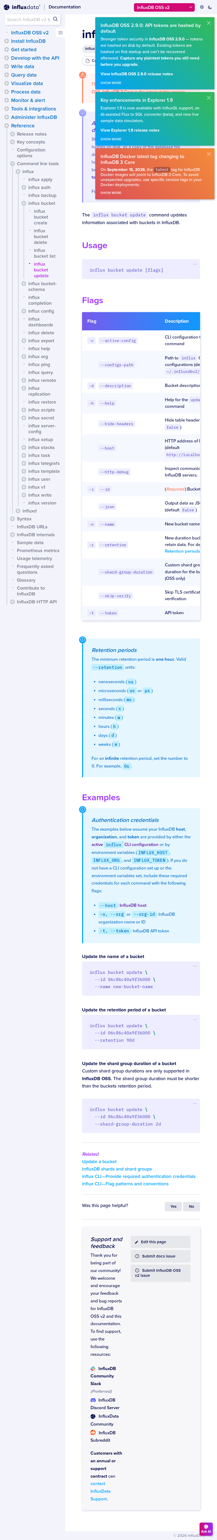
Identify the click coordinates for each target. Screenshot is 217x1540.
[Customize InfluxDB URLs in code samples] (202, 7)
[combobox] (32, 19)
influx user (39, 479)
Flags (92, 300)
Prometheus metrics (38, 550)
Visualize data (27, 83)
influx (28, 171)
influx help (39, 349)
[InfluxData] (22, 7)
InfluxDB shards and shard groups (117, 1169)
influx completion (40, 300)
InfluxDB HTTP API (37, 602)
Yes (173, 1206)
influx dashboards (40, 322)
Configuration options (31, 153)
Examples (101, 797)
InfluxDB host (133, 905)
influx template (44, 471)
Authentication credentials (125, 820)
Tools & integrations (33, 109)
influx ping (39, 364)
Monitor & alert (28, 100)
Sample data (30, 542)
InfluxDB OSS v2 (30, 33)
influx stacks (41, 447)
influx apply (40, 179)
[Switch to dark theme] (210, 7)
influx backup (42, 195)
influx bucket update (41, 270)
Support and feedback (106, 1243)
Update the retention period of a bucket (124, 1010)
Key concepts (31, 142)
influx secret (41, 418)
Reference (23, 126)
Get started (24, 50)
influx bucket (41, 203)
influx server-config (42, 428)
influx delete (41, 333)
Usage (94, 245)
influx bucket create (41, 217)
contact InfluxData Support (101, 1491)
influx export (41, 341)
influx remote (42, 380)
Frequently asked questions (35, 569)
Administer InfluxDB (34, 117)
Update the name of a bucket (113, 956)
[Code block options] (195, 264)
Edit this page (153, 1242)
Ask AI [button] (206, 1531)
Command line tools (38, 164)
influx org (38, 356)
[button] (6, 41)
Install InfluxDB (28, 41)
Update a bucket (99, 1161)
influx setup (40, 439)
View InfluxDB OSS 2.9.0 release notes (137, 74)
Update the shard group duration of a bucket (129, 1063)
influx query (40, 372)
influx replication (39, 391)
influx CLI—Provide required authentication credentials (139, 1176)
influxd (29, 511)
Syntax (24, 519)
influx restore (42, 402)
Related (90, 1154)
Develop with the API (35, 58)
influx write (40, 495)
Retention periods (182, 551)
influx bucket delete (41, 236)
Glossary (26, 580)
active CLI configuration (125, 844)
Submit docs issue (158, 1256)
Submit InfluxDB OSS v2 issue (158, 1273)
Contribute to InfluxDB (31, 591)
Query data (24, 75)
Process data (25, 92)
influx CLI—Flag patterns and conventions (125, 1184)
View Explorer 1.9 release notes (130, 130)
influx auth (39, 187)
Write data (22, 66)
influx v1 (36, 487)
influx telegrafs (44, 463)
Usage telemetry (34, 558)
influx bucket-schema (42, 286)
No (191, 1206)
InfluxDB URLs (32, 527)
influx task (39, 455)
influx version (42, 503)
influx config (41, 311)
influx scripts (41, 410)
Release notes (32, 134)
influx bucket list (45, 253)
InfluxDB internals (36, 535)
